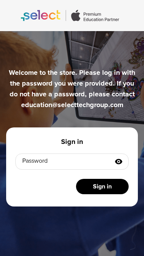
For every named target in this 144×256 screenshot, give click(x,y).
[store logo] (72, 15)
